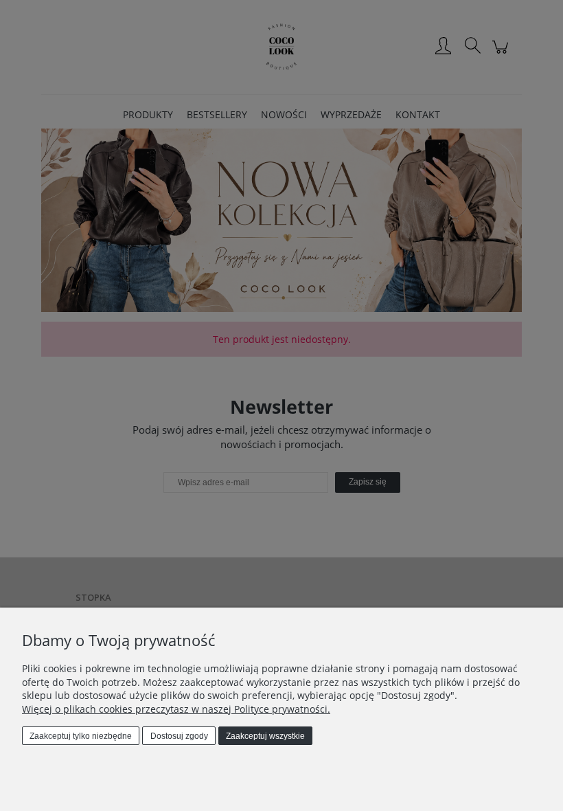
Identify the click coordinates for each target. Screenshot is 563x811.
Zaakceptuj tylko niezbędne (81, 736)
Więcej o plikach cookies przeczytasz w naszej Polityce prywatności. (176, 708)
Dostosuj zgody (179, 736)
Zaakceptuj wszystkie (265, 736)
